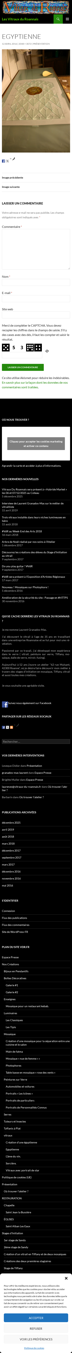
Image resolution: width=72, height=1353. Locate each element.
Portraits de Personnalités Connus (26, 1107)
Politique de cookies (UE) (16, 1177)
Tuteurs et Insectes (15, 1121)
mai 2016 (7, 885)
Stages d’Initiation (12, 1233)
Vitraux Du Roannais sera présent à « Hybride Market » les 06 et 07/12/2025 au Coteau (34, 491)
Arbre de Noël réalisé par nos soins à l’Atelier (28, 541)
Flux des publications (14, 917)
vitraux (8, 1135)
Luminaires (10, 1013)
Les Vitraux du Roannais (20, 19)
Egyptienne (12, 1149)
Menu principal (67, 19)
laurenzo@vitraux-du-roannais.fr (21, 786)
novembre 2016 (11, 878)
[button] (66, 1278)
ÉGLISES (9, 1219)
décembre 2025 (11, 822)
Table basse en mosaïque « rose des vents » (30, 1072)
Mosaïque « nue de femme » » (23, 1058)
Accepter (36, 1318)
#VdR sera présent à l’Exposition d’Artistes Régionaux (33, 576)
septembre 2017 (11, 857)
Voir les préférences (36, 1339)
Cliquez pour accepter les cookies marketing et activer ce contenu (36, 444)
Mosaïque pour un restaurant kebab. (27, 1006)
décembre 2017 (11, 850)
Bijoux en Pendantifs (16, 971)
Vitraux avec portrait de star (22, 1170)
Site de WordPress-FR (15, 931)
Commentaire (12, 226)
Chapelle (9, 1205)
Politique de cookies (34, 1348)
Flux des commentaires (15, 924)
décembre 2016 (11, 871)
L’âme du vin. (13, 1156)
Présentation (41, 43)
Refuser (36, 1328)
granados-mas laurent (15, 772)
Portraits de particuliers (20, 1100)
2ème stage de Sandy (16, 1247)
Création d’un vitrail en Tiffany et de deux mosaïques (35, 1254)
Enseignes (10, 999)
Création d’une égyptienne (21, 1142)
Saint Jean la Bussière (18, 1212)
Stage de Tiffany (13, 1268)
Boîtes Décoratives (15, 978)
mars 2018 (8, 843)
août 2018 (8, 836)
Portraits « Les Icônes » (19, 1093)
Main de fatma (14, 1051)
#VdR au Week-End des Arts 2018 (22, 531)
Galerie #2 (12, 992)
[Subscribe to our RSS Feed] (11, 727)
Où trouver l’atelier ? (31, 797)
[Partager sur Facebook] (3, 161)
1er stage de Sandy (15, 1240)
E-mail (7, 293)
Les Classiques (14, 1020)
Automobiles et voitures (20, 1086)
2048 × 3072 (25, 43)
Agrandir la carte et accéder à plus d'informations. (31, 465)
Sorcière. (11, 1163)
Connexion (8, 910)
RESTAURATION (12, 1198)
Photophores (13, 1065)
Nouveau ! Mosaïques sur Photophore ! (25, 587)
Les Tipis (11, 1027)
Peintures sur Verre (15, 1079)
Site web (7, 309)
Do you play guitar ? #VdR (17, 566)
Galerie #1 (12, 985)
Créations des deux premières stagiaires (27, 1261)
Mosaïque (10, 1034)
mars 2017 (8, 864)
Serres (7, 1114)
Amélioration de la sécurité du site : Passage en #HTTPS (35, 597)
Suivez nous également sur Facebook (29, 703)
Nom (6, 276)
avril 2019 (8, 829)
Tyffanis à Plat (12, 1128)
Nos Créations (10, 964)
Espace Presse (43, 772)
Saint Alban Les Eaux (18, 1226)
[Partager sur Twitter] (7, 161)
